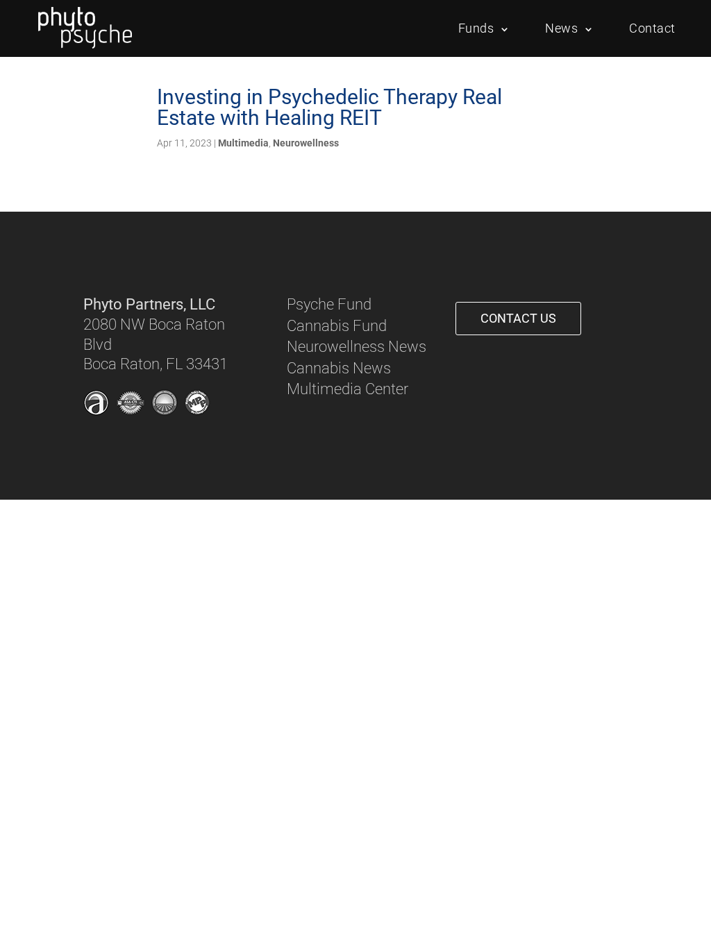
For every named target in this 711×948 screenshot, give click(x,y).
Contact (652, 28)
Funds (476, 28)
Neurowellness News (356, 346)
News (561, 28)
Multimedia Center (347, 389)
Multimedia (243, 143)
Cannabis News (339, 368)
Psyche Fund (329, 304)
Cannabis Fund (337, 326)
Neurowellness (306, 143)
